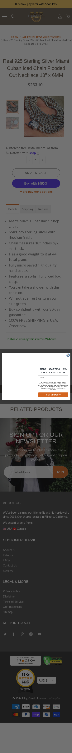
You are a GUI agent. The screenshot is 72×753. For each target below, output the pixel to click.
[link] (53, 361)
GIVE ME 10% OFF (53, 395)
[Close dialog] (68, 355)
